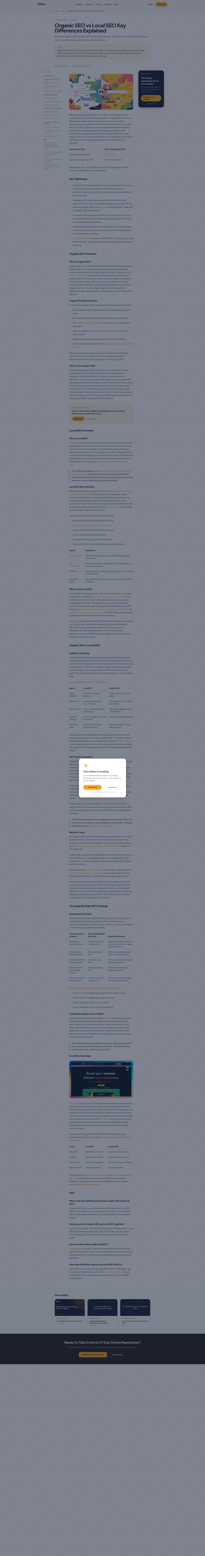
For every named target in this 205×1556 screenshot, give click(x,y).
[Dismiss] (122, 762)
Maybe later (112, 787)
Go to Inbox (92, 787)
